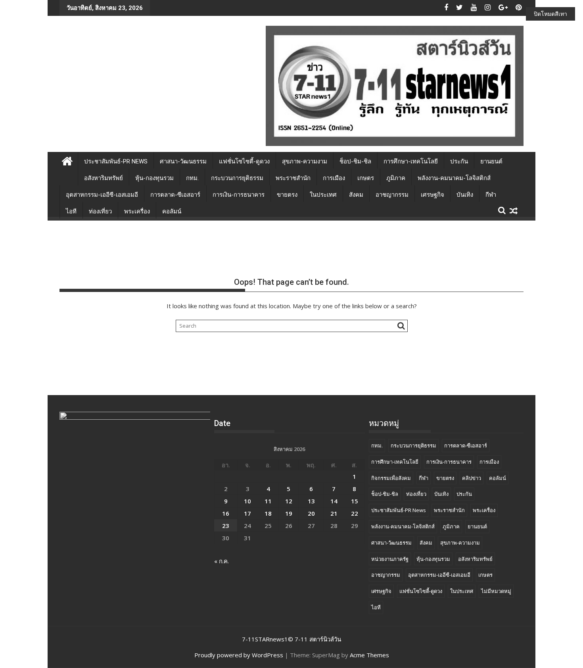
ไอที (71, 211)
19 (288, 513)
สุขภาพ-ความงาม (304, 161)
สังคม (356, 194)
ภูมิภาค (395, 178)
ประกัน (459, 161)
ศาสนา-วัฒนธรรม (183, 161)
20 (311, 513)
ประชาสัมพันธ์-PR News (116, 161)
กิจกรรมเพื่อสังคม (391, 478)
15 (354, 501)
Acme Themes (369, 655)
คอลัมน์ (171, 211)
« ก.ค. (221, 561)
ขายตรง (287, 194)
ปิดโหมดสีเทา (550, 13)
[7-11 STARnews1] (67, 160)
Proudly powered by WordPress (238, 655)
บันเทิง (464, 194)
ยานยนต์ (491, 161)
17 (247, 513)
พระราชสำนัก (293, 178)
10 (247, 501)
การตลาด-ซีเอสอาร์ (175, 194)
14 (334, 501)
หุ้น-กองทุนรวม (154, 178)
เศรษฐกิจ (432, 194)
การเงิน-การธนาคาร (239, 194)
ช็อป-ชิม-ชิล (355, 161)
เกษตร (365, 178)
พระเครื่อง (137, 211)
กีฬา (490, 194)
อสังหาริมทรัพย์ (103, 178)
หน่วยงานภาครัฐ (389, 558)
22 (354, 513)
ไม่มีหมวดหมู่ (496, 591)
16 (225, 513)
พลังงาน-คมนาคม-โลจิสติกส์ (454, 178)
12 (288, 501)
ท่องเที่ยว (100, 211)
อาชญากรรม (392, 194)
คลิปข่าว (471, 478)
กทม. (192, 178)
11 (268, 501)
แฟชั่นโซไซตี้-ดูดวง (244, 161)
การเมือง (334, 178)
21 (334, 513)
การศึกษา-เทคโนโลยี (411, 161)
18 (268, 513)
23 (225, 526)
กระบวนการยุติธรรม (237, 178)
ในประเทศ (323, 194)
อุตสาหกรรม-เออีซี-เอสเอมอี (102, 194)
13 (311, 501)
